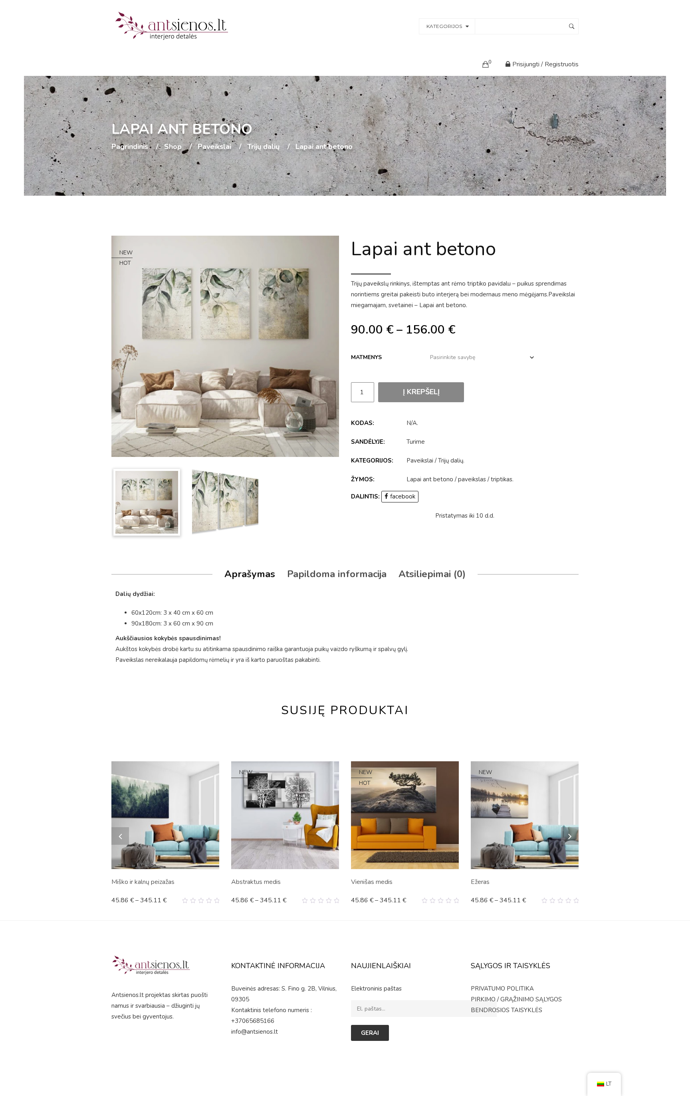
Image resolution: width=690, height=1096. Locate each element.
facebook (402, 496)
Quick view (216, 900)
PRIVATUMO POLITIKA (502, 989)
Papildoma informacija (337, 574)
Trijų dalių (263, 147)
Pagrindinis (129, 147)
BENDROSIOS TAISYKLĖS (506, 1010)
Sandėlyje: (368, 442)
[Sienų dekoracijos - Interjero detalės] (172, 26)
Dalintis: (365, 496)
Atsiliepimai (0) (432, 574)
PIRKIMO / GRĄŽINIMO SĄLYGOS (516, 999)
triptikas (501, 479)
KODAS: (362, 423)
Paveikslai (214, 147)
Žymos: (363, 479)
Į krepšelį (421, 392)
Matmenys (366, 357)
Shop (173, 147)
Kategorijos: (372, 461)
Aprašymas (249, 574)
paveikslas (472, 479)
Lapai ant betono (429, 479)
